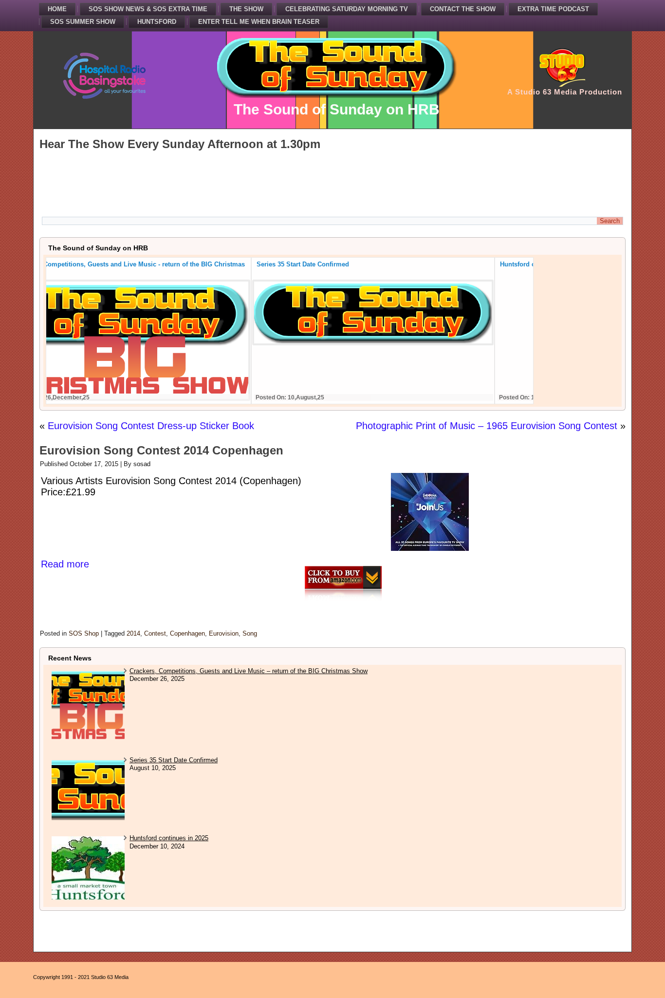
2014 (133, 633)
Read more (65, 564)
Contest (155, 633)
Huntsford (156, 21)
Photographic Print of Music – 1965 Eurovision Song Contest (486, 425)
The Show (246, 9)
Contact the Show (463, 9)
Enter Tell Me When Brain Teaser (258, 21)
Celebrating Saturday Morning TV (346, 9)
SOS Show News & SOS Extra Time (148, 9)
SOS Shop (84, 633)
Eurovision (224, 633)
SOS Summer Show (82, 21)
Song (249, 633)
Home (57, 9)
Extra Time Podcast (553, 9)
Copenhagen (187, 633)
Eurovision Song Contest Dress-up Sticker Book (151, 425)
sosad (141, 464)
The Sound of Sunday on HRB (337, 109)
